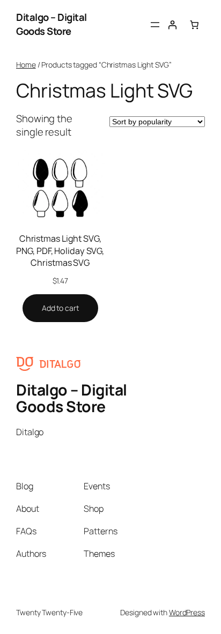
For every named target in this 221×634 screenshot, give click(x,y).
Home (26, 64)
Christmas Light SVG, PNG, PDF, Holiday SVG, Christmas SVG (60, 250)
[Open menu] (155, 24)
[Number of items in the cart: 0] (194, 24)
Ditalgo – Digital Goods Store (51, 24)
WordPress (187, 612)
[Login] (172, 24)
